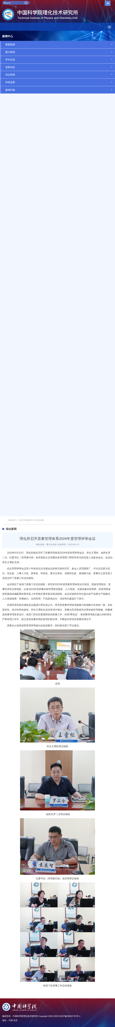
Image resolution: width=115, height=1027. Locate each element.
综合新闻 (10, 74)
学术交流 (10, 59)
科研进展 (10, 82)
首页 (21, 520)
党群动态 (10, 67)
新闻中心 (29, 520)
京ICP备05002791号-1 (69, 1016)
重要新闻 (10, 44)
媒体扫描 (10, 90)
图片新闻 (10, 52)
